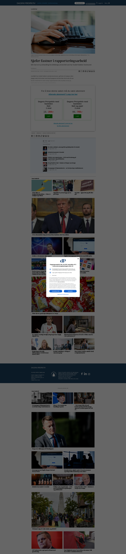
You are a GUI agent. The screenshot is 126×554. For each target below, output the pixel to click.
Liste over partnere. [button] (61, 281)
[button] (63, 275)
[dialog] (63, 277)
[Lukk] (78, 258)
